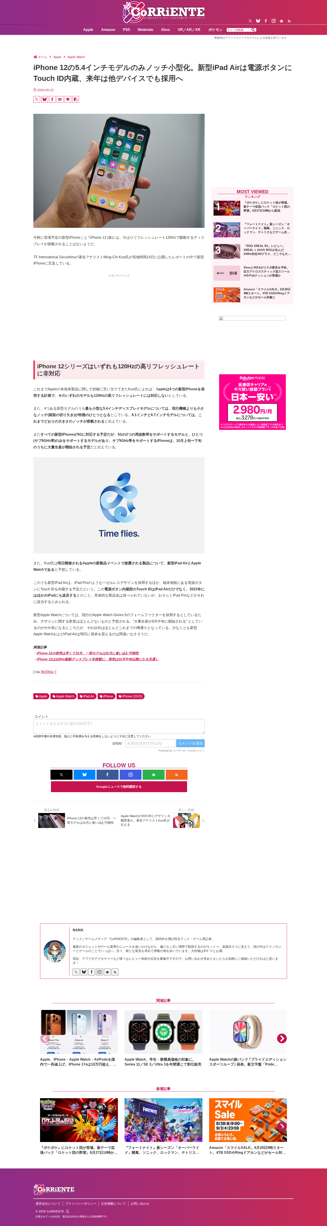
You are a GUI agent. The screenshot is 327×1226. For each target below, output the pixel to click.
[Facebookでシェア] (52, 99)
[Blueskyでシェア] (44, 99)
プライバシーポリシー (80, 1203)
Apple (43, 696)
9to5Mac (47, 672)
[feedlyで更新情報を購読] (281, 21)
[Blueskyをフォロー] (258, 21)
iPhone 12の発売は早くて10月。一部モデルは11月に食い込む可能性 (88, 653)
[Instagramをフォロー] (273, 21)
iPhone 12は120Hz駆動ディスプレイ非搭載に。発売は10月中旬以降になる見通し (98, 659)
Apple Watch (65, 696)
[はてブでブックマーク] (60, 99)
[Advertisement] (119, 309)
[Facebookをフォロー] (265, 21)
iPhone (108, 696)
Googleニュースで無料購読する (119, 786)
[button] (253, 30)
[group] (79, 1038)
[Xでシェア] (36, 99)
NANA (78, 930)
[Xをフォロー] (250, 21)
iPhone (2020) (132, 696)
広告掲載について (113, 1203)
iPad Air (88, 696)
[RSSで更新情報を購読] (289, 21)
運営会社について (48, 1203)
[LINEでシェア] (68, 99)
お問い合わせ (140, 1203)
